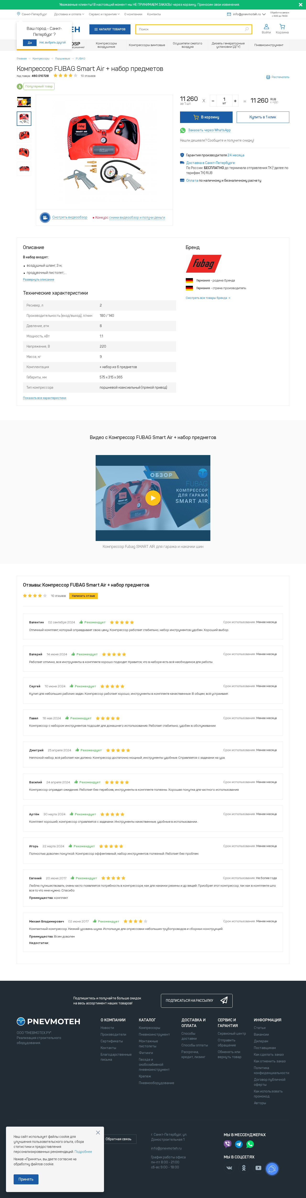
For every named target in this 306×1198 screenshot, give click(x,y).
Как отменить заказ (270, 1061)
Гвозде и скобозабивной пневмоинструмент (154, 1065)
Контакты (154, 14)
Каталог (147, 1020)
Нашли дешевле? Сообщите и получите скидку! (217, 140)
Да (30, 42)
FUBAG (80, 58)
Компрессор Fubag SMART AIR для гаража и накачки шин (153, 546)
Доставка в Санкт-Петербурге (210, 163)
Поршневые (62, 58)
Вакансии (261, 1035)
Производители (113, 1035)
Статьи (260, 1028)
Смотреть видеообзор (69, 217)
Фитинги (146, 1053)
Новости (107, 1028)
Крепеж (145, 1076)
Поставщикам (265, 1048)
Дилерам (261, 1041)
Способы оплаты (194, 1045)
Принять (26, 1179)
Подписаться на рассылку (189, 1001)
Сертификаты (112, 1041)
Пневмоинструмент (154, 1035)
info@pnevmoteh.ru (247, 14)
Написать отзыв (83, 596)
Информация (267, 1020)
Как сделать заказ (269, 1055)
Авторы (260, 1103)
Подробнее (83, 1152)
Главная (22, 58)
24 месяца (236, 155)
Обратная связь (118, 1139)
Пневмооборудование (156, 1083)
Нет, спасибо (98, 1132)
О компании (133, 14)
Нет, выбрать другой (52, 42)
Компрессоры (41, 58)
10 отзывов (88, 76)
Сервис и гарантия (103, 14)
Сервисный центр (232, 1034)
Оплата (192, 181)
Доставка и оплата (67, 14)
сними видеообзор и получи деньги (137, 218)
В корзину (210, 117)
